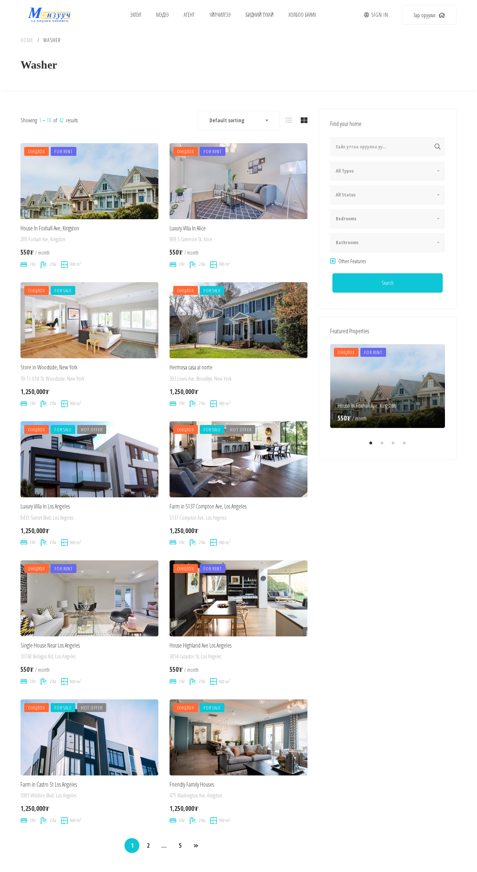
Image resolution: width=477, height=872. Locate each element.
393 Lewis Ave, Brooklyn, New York (200, 378)
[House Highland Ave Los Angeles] (238, 598)
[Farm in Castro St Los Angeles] (89, 737)
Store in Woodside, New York (49, 367)
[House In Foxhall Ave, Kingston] (89, 181)
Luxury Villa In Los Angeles (45, 506)
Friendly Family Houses (192, 784)
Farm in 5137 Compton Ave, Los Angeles (208, 506)
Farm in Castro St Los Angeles (48, 784)
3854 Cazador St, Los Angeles (195, 656)
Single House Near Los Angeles (50, 645)
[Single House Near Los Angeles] (89, 598)
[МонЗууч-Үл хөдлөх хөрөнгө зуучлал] (49, 14)
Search (388, 282)
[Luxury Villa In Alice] (238, 181)
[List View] (288, 120)
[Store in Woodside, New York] (89, 320)
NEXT (196, 845)
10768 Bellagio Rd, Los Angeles (48, 656)
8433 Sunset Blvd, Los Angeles (46, 517)
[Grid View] (304, 120)
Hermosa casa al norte (191, 367)
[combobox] (239, 120)
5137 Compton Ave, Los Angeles (198, 517)
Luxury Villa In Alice (188, 228)
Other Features (351, 261)
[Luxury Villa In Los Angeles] (89, 459)
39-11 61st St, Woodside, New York (52, 378)
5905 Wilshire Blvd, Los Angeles (48, 795)
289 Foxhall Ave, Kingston (42, 239)
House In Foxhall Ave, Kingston (49, 228)
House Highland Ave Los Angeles (200, 645)
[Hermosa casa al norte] (238, 320)
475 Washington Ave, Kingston (196, 795)
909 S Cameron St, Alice (191, 239)
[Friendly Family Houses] (238, 737)
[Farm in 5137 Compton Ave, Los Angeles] (238, 459)
